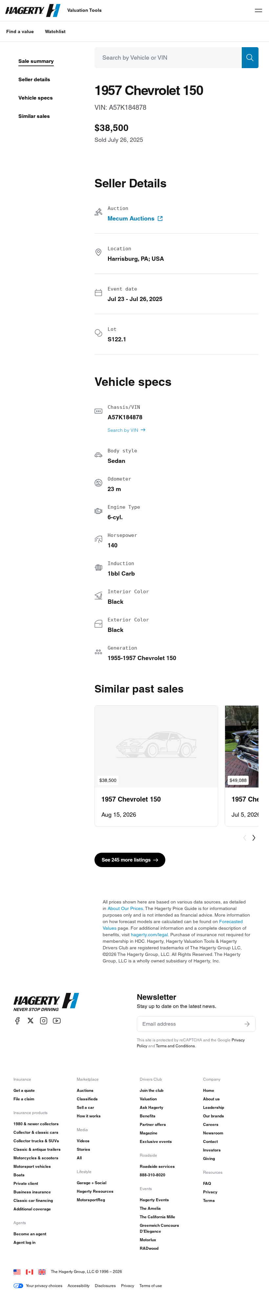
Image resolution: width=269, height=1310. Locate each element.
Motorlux (148, 1240)
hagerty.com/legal (149, 934)
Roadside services (157, 1166)
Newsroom (213, 1133)
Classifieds (87, 1099)
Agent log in (24, 1242)
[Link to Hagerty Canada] (29, 1271)
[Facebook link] (17, 1020)
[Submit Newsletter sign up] (247, 1024)
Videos (83, 1141)
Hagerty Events (154, 1200)
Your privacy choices (44, 1285)
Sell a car (85, 1107)
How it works (89, 1116)
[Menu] (258, 10)
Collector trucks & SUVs (36, 1141)
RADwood (149, 1248)
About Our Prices (125, 908)
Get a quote (24, 1090)
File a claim (23, 1099)
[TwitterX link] (30, 1020)
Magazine (148, 1133)
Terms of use (150, 1285)
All (79, 1158)
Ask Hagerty (151, 1107)
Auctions (85, 1090)
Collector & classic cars (35, 1132)
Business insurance (32, 1192)
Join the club (151, 1090)
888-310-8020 (152, 1175)
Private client (25, 1183)
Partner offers (153, 1124)
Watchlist (55, 31)
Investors (212, 1150)
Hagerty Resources (95, 1191)
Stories (83, 1149)
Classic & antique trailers (37, 1149)
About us (211, 1099)
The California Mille (157, 1217)
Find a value (20, 31)
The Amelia (150, 1208)
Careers (210, 1124)
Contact (210, 1141)
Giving (209, 1158)
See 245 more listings (126, 860)
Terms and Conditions (175, 1046)
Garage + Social (91, 1183)
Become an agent (29, 1234)
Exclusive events (156, 1141)
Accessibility (79, 1285)
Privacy (210, 1192)
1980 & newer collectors (36, 1124)
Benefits (147, 1116)
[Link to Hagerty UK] (42, 1271)
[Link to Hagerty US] (17, 1271)
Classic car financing (33, 1200)
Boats (19, 1175)
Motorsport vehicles (32, 1166)
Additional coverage (32, 1209)
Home (208, 1090)
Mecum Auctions (131, 218)
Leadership (213, 1107)
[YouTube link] (56, 1020)
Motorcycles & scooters (35, 1158)
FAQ (207, 1183)
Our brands (213, 1116)
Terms (209, 1200)
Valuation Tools (84, 10)
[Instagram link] (43, 1020)
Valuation (148, 1099)
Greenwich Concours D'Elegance (159, 1228)
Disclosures (105, 1285)
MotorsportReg (91, 1200)
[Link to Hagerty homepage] (46, 1002)
